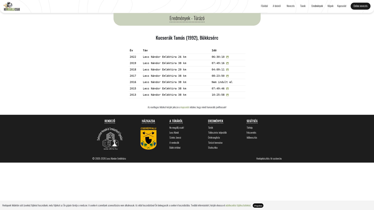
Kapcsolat (341, 6)
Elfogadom (258, 205)
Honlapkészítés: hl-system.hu (269, 158)
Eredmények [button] (317, 6)
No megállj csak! (176, 127)
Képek (330, 6)
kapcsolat (185, 107)
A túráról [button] (277, 6)
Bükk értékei (174, 147)
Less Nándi (174, 132)
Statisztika (213, 147)
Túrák (210, 127)
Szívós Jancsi (175, 137)
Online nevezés (361, 6)
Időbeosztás (252, 137)
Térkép (250, 127)
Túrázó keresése (215, 142)
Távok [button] (302, 6)
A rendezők (174, 142)
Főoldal (264, 6)
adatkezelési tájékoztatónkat (238, 205)
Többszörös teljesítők (217, 132)
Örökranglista (214, 137)
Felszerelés (251, 132)
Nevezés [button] (291, 6)
